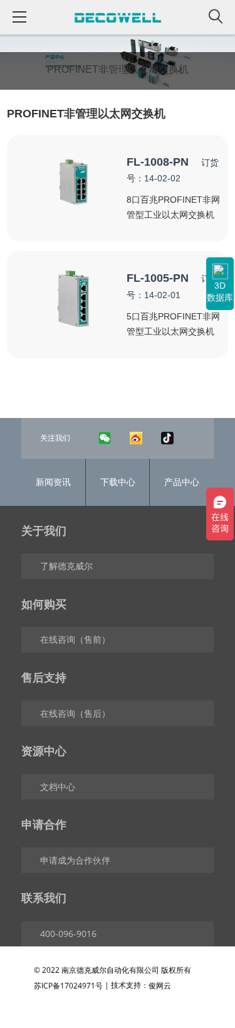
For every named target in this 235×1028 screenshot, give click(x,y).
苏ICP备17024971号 (68, 985)
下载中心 (117, 482)
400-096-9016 (68, 934)
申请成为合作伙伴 (75, 860)
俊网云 (160, 985)
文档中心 (57, 787)
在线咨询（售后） (75, 713)
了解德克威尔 (66, 566)
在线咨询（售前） (75, 639)
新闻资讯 (53, 482)
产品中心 (181, 482)
